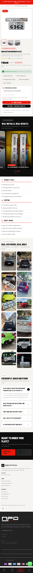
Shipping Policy (5, 494)
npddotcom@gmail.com (11, 541)
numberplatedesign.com (20, 560)
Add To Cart (18, 102)
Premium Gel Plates (6, 483)
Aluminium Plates (9, 6)
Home (2, 6)
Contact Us (4, 492)
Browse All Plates (22, 452)
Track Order (4, 498)
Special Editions (5, 485)
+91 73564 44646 (5, 475)
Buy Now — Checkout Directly (17, 106)
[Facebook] (6, 508)
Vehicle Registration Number (12, 91)
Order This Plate (6, 452)
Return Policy (5, 496)
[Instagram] (2, 508)
